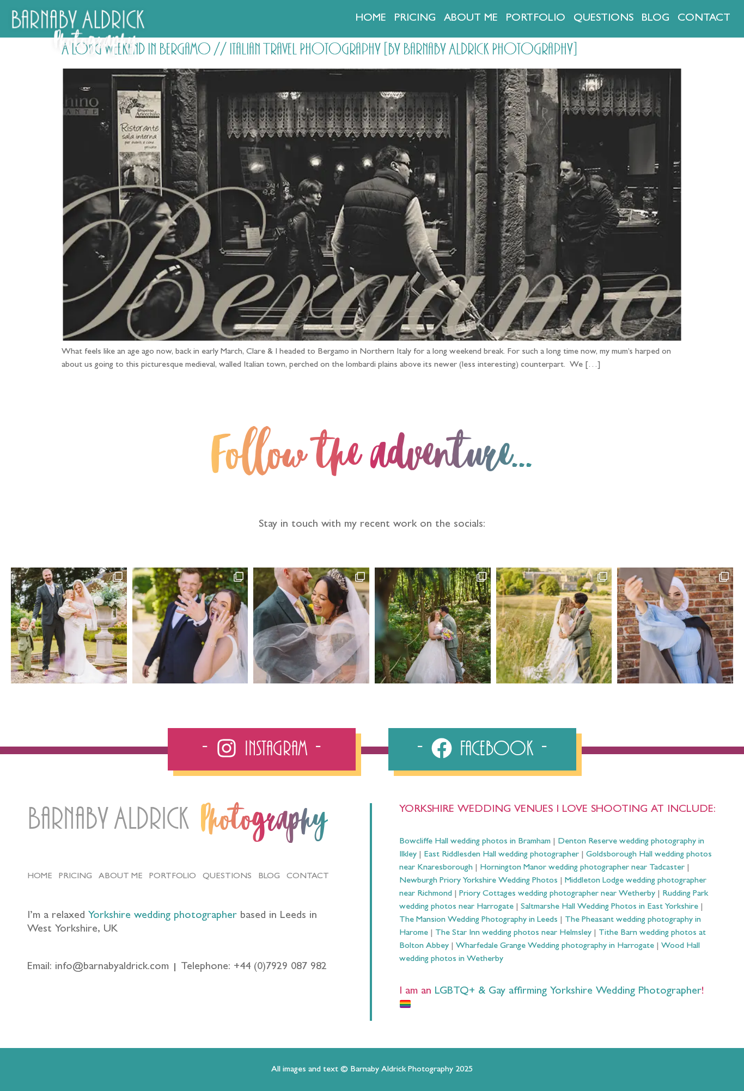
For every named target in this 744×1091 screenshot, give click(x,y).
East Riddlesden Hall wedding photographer (501, 854)
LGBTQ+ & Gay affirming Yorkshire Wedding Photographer (566, 991)
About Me (471, 18)
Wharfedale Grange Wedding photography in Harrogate (555, 946)
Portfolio (535, 18)
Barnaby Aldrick (108, 819)
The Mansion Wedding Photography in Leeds (478, 920)
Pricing (415, 18)
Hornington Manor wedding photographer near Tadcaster (582, 868)
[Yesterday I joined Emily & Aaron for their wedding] (69, 625)
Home (371, 18)
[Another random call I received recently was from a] (675, 625)
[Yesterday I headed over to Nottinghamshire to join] (311, 625)
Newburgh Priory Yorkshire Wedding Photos (478, 881)
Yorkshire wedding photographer (162, 915)
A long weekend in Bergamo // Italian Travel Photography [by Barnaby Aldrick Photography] (319, 49)
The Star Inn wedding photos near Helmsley (513, 933)
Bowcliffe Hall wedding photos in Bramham (475, 841)
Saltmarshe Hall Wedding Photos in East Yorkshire (609, 907)
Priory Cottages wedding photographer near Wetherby (557, 894)
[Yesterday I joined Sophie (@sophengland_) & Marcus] (190, 625)
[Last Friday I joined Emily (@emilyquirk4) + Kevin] (554, 625)
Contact (704, 18)
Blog (655, 18)
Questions (603, 18)
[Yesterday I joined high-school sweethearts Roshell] (433, 625)
